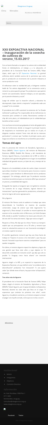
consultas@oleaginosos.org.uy (15, 401)
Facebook (11, 415)
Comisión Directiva (13, 384)
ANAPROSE (9, 332)
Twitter (21, 415)
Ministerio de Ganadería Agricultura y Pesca (25, 348)
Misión (9, 374)
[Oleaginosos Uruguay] (24, 6)
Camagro (20, 332)
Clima (3, 10)
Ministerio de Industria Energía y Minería (11, 357)
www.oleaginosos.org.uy (13, 404)
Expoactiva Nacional (29, 73)
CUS (12, 340)
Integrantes (11, 377)
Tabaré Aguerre (19, 150)
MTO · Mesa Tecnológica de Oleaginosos (11, 348)
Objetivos (10, 381)
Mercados (14, 10)
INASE (27, 340)
